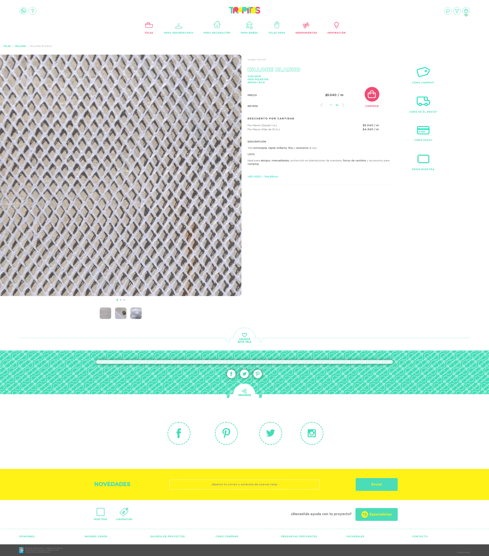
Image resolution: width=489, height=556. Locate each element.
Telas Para (276, 33)
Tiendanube (463, 552)
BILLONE (20, 46)
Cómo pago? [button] (423, 140)
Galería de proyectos (167, 536)
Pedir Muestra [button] (423, 169)
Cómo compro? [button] (423, 83)
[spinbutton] (331, 105)
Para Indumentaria (178, 33)
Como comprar (226, 536)
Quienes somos (96, 536)
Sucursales (355, 536)
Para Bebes (249, 33)
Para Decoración (217, 33)
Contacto (420, 536)
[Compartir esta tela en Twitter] (244, 374)
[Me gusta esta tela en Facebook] (231, 374)
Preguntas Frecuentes (299, 536)
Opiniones (27, 536)
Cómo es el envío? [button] (423, 112)
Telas (148, 33)
